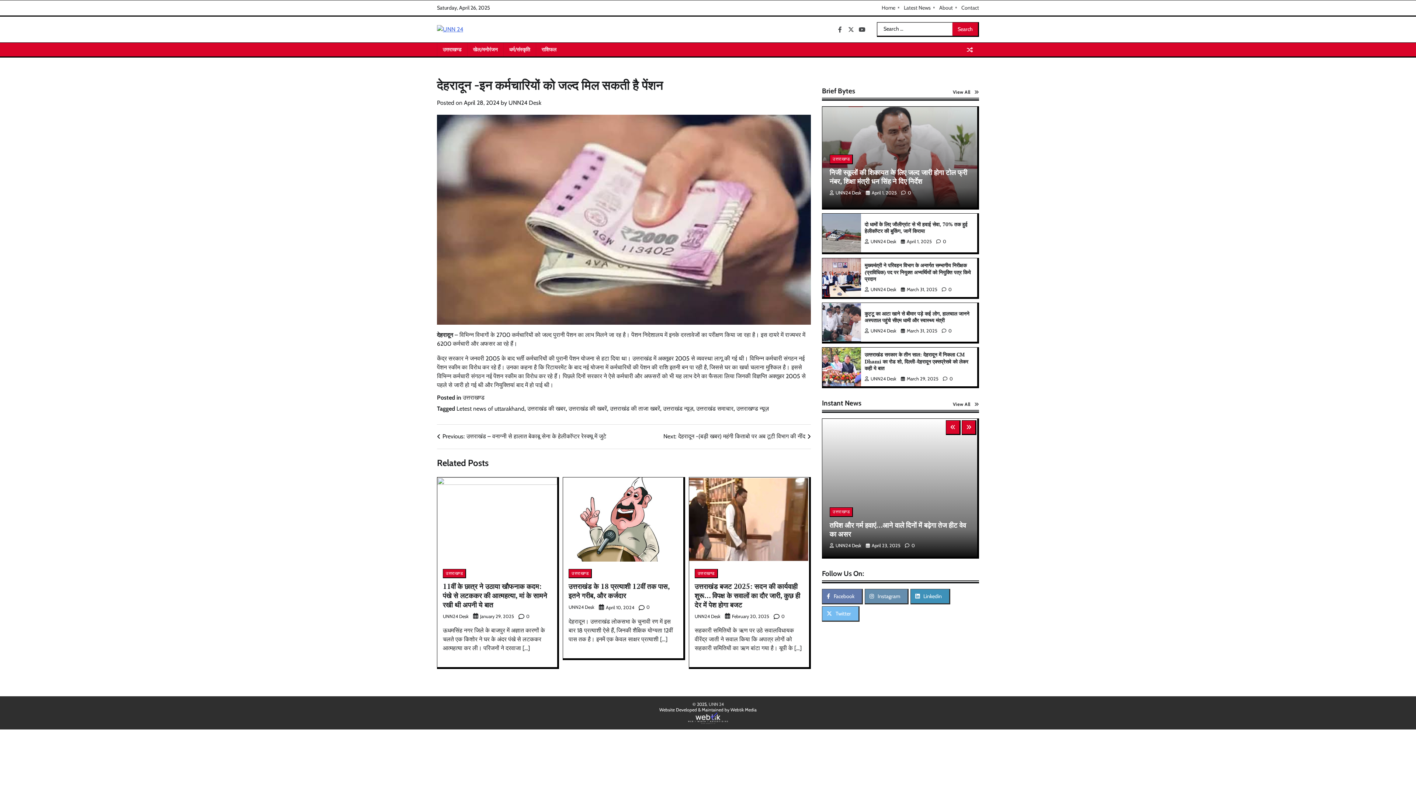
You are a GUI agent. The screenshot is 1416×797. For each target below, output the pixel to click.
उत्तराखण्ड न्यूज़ (752, 408)
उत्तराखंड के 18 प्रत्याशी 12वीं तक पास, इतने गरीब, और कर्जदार (619, 591)
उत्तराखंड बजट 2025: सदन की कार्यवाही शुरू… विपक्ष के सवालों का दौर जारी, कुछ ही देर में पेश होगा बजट (747, 595)
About (946, 7)
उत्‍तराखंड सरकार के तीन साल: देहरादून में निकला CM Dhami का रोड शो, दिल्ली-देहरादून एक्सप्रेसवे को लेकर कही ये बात (916, 361)
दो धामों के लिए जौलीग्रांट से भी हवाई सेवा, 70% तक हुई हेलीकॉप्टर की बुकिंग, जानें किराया (916, 228)
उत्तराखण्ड (452, 49)
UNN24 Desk (525, 102)
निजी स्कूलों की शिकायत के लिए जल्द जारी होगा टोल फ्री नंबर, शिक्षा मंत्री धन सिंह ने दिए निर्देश (898, 177)
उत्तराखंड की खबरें (588, 408)
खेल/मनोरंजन (485, 49)
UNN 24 (716, 704)
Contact (970, 7)
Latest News (917, 7)
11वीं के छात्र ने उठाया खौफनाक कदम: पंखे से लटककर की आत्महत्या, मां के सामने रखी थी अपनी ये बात (495, 595)
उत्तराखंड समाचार (714, 408)
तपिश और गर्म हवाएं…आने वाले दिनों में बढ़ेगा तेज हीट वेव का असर (898, 529)
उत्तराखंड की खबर (546, 408)
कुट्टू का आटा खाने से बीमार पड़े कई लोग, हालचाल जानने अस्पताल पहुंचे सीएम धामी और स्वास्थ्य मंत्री (917, 317)
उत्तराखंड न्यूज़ (678, 408)
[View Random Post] (969, 49)
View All (962, 92)
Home (888, 7)
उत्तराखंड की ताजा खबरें (635, 408)
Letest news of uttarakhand (490, 408)
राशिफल (549, 49)
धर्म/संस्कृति (519, 49)
